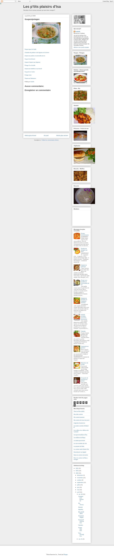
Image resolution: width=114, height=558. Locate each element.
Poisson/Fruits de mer (81, 521)
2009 (77, 473)
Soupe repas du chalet (30, 49)
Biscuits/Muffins (81, 512)
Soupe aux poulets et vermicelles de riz (35, 55)
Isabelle (77, 31)
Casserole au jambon (85, 347)
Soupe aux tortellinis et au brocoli (33, 68)
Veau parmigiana (81, 534)
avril (78, 492)
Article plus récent (30, 135)
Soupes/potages (81, 516)
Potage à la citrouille (30, 65)
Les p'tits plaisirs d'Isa (42, 7)
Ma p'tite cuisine (78, 414)
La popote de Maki (79, 446)
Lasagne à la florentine (80, 498)
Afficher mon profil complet (81, 47)
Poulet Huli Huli (80, 529)
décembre (80, 475)
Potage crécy (28, 75)
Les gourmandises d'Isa (80, 434)
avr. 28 (81, 494)
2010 (77, 470)
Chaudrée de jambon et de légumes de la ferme (37, 52)
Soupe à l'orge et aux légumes (32, 62)
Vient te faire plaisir (79, 411)
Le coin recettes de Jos (80, 443)
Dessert (80, 507)
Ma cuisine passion (79, 417)
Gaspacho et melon (30, 72)
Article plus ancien (62, 135)
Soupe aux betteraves (30, 78)
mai (78, 489)
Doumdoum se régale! (80, 452)
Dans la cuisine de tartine (81, 455)
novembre (80, 477)
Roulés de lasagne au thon (84, 250)
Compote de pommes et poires (84, 379)
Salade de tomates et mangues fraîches (84, 300)
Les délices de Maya (79, 437)
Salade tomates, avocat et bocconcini (84, 317)
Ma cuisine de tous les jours (81, 420)
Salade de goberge (84, 265)
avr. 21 (81, 539)
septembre (80, 482)
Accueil (46, 135)
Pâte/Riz (80, 509)
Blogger (66, 554)
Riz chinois (81, 504)
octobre (79, 480)
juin (78, 487)
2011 (77, 468)
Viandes (83, 331)
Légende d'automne (79, 423)
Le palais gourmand (79, 440)
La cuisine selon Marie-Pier (81, 449)
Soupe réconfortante (30, 59)
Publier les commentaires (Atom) (50, 140)
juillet (78, 485)
